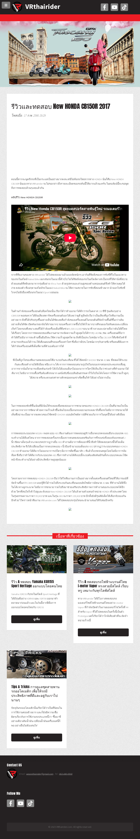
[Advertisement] (70, 148)
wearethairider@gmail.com (39, 773)
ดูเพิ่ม (36, 619)
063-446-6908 (65, 773)
